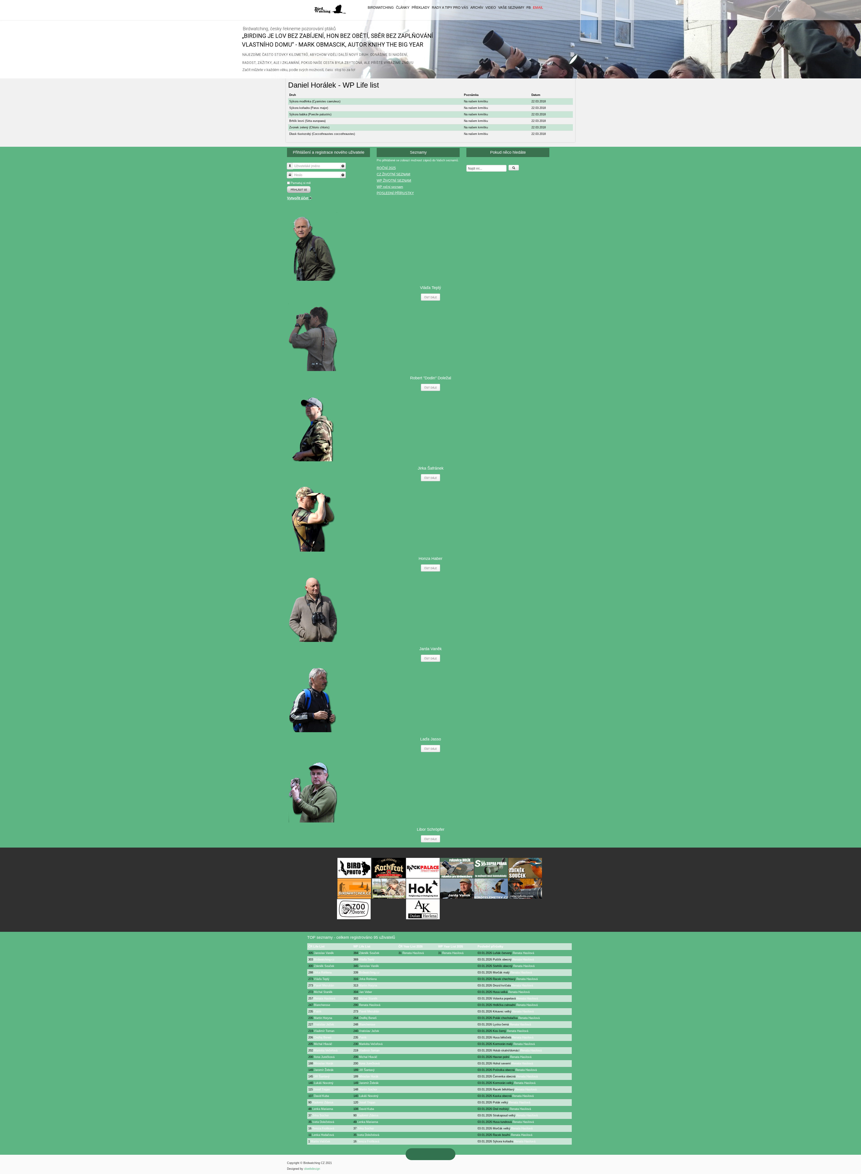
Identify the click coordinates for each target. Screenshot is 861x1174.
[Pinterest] (416, 1154)
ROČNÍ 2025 (386, 168)
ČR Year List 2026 (410, 946)
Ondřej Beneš (368, 1018)
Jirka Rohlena (323, 972)
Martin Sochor (368, 1089)
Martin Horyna (368, 985)
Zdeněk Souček (369, 953)
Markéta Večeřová (371, 1044)
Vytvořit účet (298, 198)
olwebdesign (312, 1168)
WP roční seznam (390, 187)
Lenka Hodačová (323, 1135)
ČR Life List (316, 946)
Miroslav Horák (323, 1063)
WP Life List (361, 946)
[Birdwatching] (330, 9)
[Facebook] (444, 1154)
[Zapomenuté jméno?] (343, 166)
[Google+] (425, 1154)
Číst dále (430, 297)
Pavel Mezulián (324, 985)
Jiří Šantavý (367, 1070)
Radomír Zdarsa (322, 1102)
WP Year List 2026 (450, 946)
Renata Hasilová (413, 953)
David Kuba (321, 1096)
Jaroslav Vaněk (324, 953)
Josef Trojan (322, 1089)
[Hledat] (514, 167)
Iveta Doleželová (323, 1122)
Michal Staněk (323, 992)
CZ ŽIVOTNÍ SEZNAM (393, 174)
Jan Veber (365, 992)
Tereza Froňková (323, 1128)
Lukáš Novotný (323, 1083)
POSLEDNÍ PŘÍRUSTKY (395, 193)
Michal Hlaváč (323, 1044)
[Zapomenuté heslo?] (343, 175)
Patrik (318, 1011)
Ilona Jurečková (324, 1057)
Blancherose (322, 1005)
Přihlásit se (299, 189)
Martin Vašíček (320, 1141)
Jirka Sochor (320, 1115)
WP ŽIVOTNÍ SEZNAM (394, 180)
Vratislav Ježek (324, 1024)
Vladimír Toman (324, 1031)
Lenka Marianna (322, 1109)
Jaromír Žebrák (324, 1070)
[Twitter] (435, 1154)
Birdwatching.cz (324, 959)
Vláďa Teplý (366, 959)
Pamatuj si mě (301, 183)
